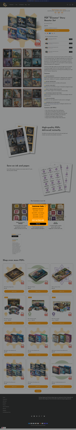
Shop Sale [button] (38, 223)
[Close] (47, 205)
